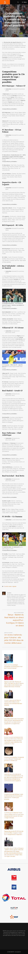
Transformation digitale (10, 586)
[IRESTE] (5, 2)
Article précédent (19, 612)
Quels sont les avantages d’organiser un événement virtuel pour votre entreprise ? (13, 666)
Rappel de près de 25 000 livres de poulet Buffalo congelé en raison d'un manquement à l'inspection (13, 833)
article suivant (8, 632)
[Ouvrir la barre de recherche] (18, 2)
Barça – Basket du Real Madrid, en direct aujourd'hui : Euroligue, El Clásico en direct (14, 620)
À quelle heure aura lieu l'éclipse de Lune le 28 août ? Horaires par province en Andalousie (14, 759)
